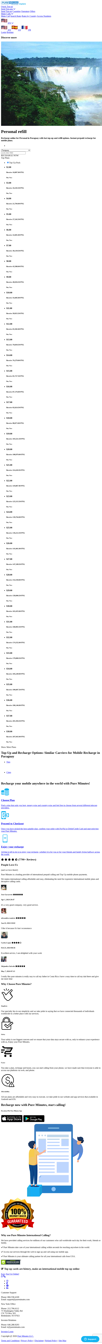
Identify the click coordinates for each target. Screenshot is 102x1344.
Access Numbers (44, 16)
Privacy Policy (27, 1340)
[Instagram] (7, 1281)
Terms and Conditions (10, 1340)
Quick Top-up (7, 6)
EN (9, 23)
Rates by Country (29, 16)
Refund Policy (51, 1340)
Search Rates (15, 16)
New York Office (8, 1304)
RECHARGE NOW (10, 155)
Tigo (8, 762)
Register (10, 32)
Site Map (62, 1340)
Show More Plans (8, 747)
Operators (25, 11)
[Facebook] (7, 1283)
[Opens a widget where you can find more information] (90, 1339)
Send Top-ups (7, 9)
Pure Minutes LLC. (25, 1336)
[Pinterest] (7, 1286)
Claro (8, 772)
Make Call (5, 16)
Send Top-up (6, 11)
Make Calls (6, 14)
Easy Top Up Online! (10, 1274)
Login (3, 32)
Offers (32, 11)
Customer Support (8, 1292)
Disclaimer (39, 1340)
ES (19, 30)
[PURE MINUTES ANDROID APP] (34, 1121)
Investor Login (7, 1331)
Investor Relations (8, 1320)
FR (29, 30)
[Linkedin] (7, 1288)
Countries (16, 11)
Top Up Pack (14, 163)
